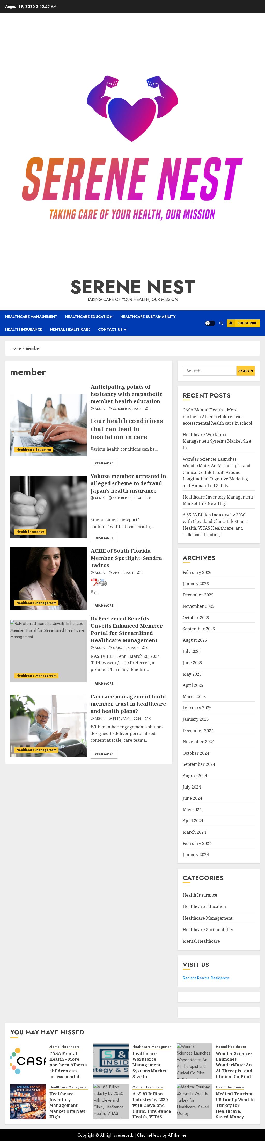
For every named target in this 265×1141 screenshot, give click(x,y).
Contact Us (110, 329)
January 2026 (196, 584)
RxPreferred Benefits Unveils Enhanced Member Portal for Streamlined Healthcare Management (127, 629)
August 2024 (195, 775)
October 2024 (196, 753)
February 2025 (197, 708)
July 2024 (192, 787)
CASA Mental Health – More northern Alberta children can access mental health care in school (217, 416)
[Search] (221, 323)
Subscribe (247, 323)
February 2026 (197, 572)
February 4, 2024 (127, 719)
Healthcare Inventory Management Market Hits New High (67, 1105)
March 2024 (194, 832)
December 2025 (198, 595)
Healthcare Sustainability (148, 316)
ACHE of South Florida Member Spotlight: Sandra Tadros (126, 558)
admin (100, 409)
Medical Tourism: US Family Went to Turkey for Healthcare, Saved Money (235, 1105)
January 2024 (196, 854)
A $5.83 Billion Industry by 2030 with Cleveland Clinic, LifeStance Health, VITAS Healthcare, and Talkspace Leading (151, 1114)
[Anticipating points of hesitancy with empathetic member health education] (48, 425)
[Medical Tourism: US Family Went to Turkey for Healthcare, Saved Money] (194, 1101)
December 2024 (198, 730)
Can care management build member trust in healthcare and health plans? (128, 703)
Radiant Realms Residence (206, 978)
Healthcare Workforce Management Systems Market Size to (217, 441)
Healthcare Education (89, 316)
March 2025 (194, 696)
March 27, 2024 (125, 648)
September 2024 (199, 764)
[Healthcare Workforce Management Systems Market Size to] (111, 1061)
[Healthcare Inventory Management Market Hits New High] (28, 1101)
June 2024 (192, 798)
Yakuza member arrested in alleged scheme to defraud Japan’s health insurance (128, 483)
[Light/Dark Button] (210, 323)
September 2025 (199, 629)
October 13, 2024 (127, 498)
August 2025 (195, 640)
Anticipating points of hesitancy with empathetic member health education (127, 394)
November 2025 (198, 606)
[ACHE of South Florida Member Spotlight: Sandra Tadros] (48, 578)
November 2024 (198, 742)
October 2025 (196, 617)
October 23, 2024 (127, 409)
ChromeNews (149, 1135)
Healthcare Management (31, 316)
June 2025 (192, 663)
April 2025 (193, 685)
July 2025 (192, 651)
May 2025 (192, 674)
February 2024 (197, 843)
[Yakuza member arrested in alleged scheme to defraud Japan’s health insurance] (48, 507)
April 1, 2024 (123, 573)
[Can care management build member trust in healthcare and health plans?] (48, 726)
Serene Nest (132, 286)
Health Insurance (23, 329)
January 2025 (196, 719)
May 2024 (192, 809)
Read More (104, 463)
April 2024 (193, 821)
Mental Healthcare (70, 329)
